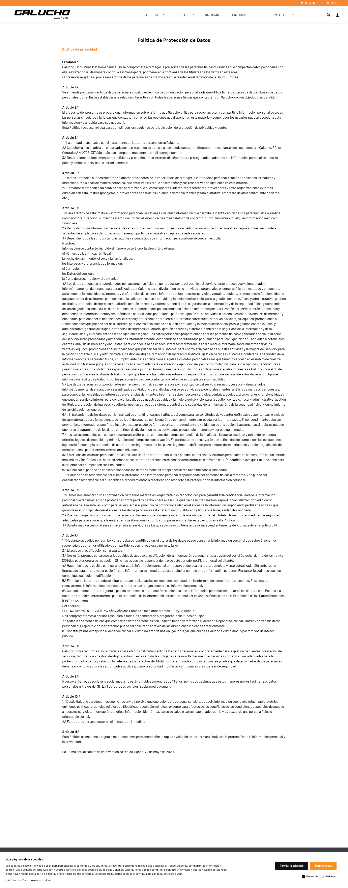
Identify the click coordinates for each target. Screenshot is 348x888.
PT (322, 3)
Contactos (280, 15)
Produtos (181, 15)
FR (336, 3)
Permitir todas (323, 865)
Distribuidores (245, 15)
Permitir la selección (291, 865)
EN (327, 3)
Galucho (150, 15)
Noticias (212, 15)
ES (332, 3)
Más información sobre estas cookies (28, 880)
